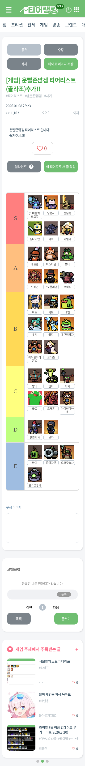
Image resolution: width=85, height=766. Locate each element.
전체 (31, 24)
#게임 (54, 738)
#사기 (48, 95)
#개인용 (44, 700)
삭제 (24, 63)
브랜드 (71, 24)
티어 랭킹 (39, 10)
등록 (63, 594)
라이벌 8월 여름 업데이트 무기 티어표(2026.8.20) (57, 729)
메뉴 (76, 10)
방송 (56, 24)
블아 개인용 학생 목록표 (55, 694)
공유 (24, 49)
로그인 (69, 10)
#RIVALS (44, 738)
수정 (61, 49)
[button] (37, 761)
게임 (44, 24)
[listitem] (42, 218)
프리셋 (17, 24)
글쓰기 (66, 618)
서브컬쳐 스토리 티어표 (54, 661)
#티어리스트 (14, 95)
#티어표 (44, 667)
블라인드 (21, 166)
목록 (19, 618)
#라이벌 (63, 738)
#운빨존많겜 (33, 95)
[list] (42, 342)
